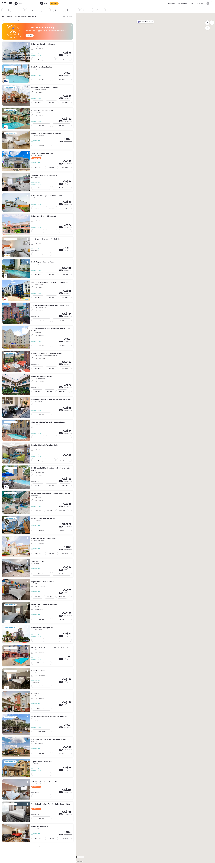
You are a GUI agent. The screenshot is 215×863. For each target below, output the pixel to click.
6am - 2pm (41, 125)
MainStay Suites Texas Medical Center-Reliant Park (37, 655)
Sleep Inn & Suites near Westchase (37, 182)
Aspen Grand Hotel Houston (37, 768)
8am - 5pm (49, 391)
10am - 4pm (41, 188)
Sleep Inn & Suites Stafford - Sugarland (37, 95)
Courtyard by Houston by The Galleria (37, 247)
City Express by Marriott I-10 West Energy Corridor (37, 290)
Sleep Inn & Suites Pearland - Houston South (37, 430)
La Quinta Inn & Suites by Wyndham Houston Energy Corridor (37, 502)
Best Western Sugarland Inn (37, 73)
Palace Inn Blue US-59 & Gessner (37, 52)
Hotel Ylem (37, 701)
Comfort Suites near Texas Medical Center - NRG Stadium (37, 724)
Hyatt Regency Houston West (37, 268)
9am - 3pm (37, 208)
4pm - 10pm (65, 102)
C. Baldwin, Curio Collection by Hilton (37, 789)
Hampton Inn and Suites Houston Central (37, 361)
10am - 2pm (62, 59)
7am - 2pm (37, 437)
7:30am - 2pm (37, 510)
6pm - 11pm (65, 437)
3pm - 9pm (61, 188)
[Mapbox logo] (79, 861)
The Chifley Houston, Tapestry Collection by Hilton (37, 812)
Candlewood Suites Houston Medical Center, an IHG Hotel (37, 337)
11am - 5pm (51, 437)
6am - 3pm (37, 391)
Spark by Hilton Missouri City (37, 161)
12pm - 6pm (51, 231)
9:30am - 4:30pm (41, 663)
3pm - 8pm (65, 640)
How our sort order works (10, 21)
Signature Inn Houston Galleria (37, 589)
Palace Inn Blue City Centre (37, 384)
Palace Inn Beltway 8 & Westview (37, 546)
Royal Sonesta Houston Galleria (37, 525)
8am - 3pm (37, 553)
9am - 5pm (49, 59)
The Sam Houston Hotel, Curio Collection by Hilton (37, 313)
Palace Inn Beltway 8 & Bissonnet (37, 224)
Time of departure (31, 10)
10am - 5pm (41, 414)
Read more (29, 35)
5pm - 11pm (65, 231)
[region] (145, 438)
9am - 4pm (49, 596)
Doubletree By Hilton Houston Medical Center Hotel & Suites (37, 477)
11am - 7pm (61, 320)
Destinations (171, 3)
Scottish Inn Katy (37, 568)
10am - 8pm (41, 774)
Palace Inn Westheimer (37, 833)
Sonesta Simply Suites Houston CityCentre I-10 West (37, 407)
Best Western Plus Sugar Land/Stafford (37, 140)
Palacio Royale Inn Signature (37, 634)
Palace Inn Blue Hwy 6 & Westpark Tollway (37, 202)
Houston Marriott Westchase (37, 118)
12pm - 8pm (62, 391)
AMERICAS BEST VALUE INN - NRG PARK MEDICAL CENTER (37, 747)
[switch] (58, 10)
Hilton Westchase (37, 678)
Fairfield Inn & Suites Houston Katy (37, 612)
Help (192, 3)
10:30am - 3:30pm (41, 731)
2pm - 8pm (65, 274)
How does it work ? (182, 3)
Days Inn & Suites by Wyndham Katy (37, 453)
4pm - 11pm (65, 368)
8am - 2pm (37, 59)
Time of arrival (17, 10)
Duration (44, 10)
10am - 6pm (61, 79)
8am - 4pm (41, 79)
